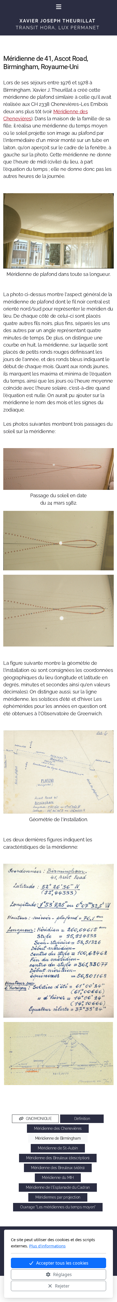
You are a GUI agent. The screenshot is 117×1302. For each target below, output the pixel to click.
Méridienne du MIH (57, 1177)
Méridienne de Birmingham (58, 1138)
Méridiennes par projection (57, 1197)
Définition (82, 1118)
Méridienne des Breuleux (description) (58, 1158)
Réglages (62, 1274)
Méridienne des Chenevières (58, 1128)
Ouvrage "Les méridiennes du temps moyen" (58, 1207)
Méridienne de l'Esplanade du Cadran (58, 1187)
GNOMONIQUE (39, 1118)
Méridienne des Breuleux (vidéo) (58, 1168)
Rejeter (62, 1286)
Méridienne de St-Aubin (58, 1148)
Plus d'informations (47, 1246)
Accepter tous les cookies (62, 1263)
